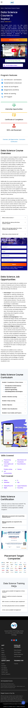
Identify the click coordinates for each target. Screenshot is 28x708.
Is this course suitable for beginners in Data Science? (13, 591)
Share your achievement (8, 527)
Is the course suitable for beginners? (11, 610)
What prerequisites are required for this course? (12, 522)
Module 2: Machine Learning (9, 396)
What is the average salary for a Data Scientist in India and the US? (12, 228)
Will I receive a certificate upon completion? (13, 601)
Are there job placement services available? (13, 605)
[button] (14, 218)
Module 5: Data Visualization (9, 408)
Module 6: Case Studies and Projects (11, 413)
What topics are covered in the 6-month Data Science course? (13, 516)
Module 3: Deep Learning (8, 400)
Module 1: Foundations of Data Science (12, 382)
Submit (14, 264)
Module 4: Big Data (7, 404)
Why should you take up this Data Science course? (11, 223)
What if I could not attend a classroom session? (12, 596)
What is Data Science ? (8, 217)
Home (2, 8)
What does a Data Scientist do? (10, 234)
